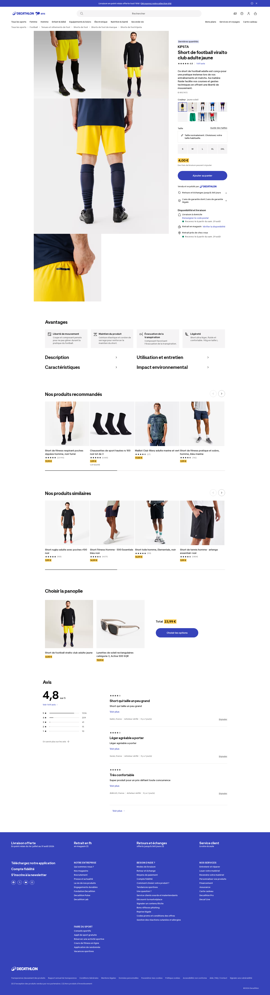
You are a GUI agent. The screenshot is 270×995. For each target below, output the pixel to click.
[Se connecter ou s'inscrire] (248, 13)
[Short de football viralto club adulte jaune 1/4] (135, 65)
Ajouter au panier (202, 175)
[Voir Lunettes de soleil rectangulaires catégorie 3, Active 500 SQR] (120, 624)
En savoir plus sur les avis (54, 741)
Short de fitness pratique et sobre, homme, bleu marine (200, 452)
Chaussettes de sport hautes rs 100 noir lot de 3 (110, 452)
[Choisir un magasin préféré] (235, 13)
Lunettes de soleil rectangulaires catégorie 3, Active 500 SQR (115, 654)
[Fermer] (256, 3)
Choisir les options (177, 632)
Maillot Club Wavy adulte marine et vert (157, 450)
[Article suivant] (221, 393)
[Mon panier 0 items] (255, 13)
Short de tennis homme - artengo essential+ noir (199, 551)
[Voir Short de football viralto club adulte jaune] (69, 624)
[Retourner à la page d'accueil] (28, 13)
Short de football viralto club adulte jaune (69, 652)
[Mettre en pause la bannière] (252, 3)
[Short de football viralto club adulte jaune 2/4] (67, 65)
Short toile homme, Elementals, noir (155, 549)
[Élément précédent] (213, 393)
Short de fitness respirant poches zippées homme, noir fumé (64, 452)
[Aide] (241, 13)
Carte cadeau (250, 22)
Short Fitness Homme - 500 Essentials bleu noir (112, 551)
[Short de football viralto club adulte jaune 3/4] (101, 166)
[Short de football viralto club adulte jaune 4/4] (67, 267)
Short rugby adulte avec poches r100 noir (66, 551)
